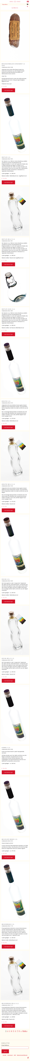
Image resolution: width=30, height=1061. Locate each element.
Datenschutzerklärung (22, 1055)
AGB (15, 1055)
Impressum (10, 1055)
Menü (28, 1)
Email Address (5, 1045)
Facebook (28, 1058)
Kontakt (4, 1055)
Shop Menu (5, 4)
